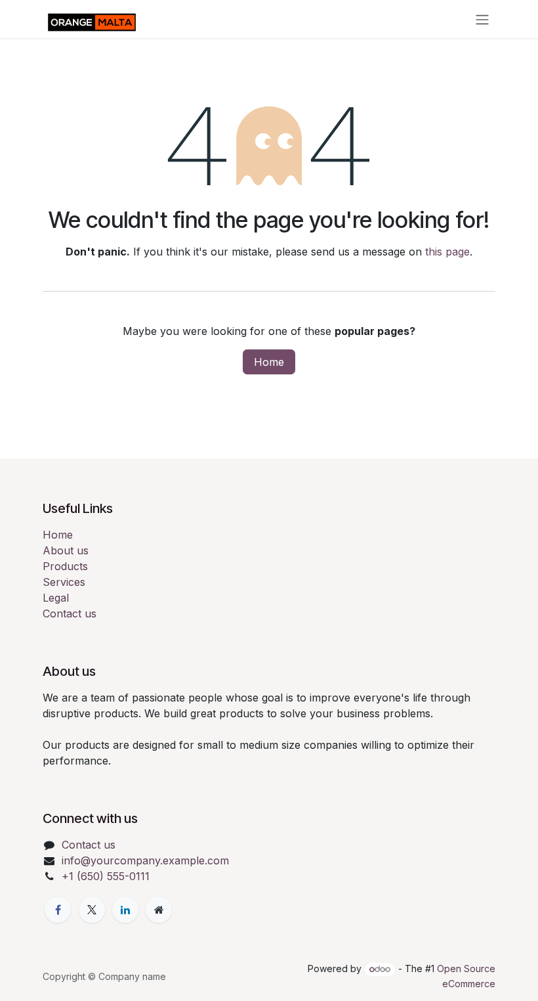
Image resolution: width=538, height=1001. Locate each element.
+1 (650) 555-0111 (106, 876)
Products (65, 566)
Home (269, 361)
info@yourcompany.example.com (145, 860)
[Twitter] (92, 910)
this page (447, 251)
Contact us (69, 613)
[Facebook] (58, 910)
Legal (56, 597)
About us (66, 550)
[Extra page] (159, 910)
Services (64, 582)
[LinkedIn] (125, 910)
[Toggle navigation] (482, 19)
